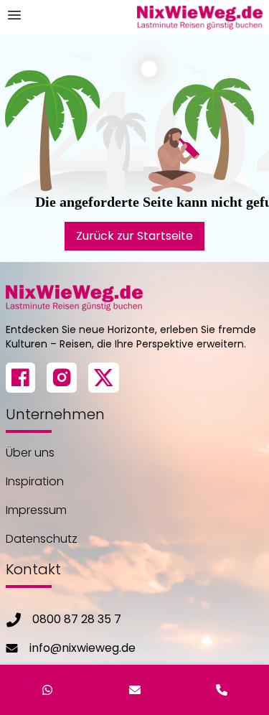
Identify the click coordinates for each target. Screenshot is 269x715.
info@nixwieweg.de (82, 648)
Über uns (30, 452)
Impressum (36, 510)
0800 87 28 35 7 (76, 619)
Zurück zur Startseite (134, 236)
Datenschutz (41, 539)
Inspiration (35, 481)
